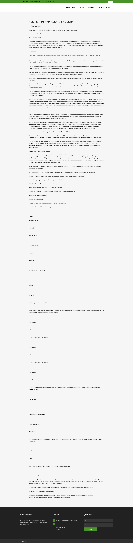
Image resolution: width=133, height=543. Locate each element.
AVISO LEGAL (24, 542)
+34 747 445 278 (49, 1)
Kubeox (29, 540)
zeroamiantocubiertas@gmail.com (31, 1)
